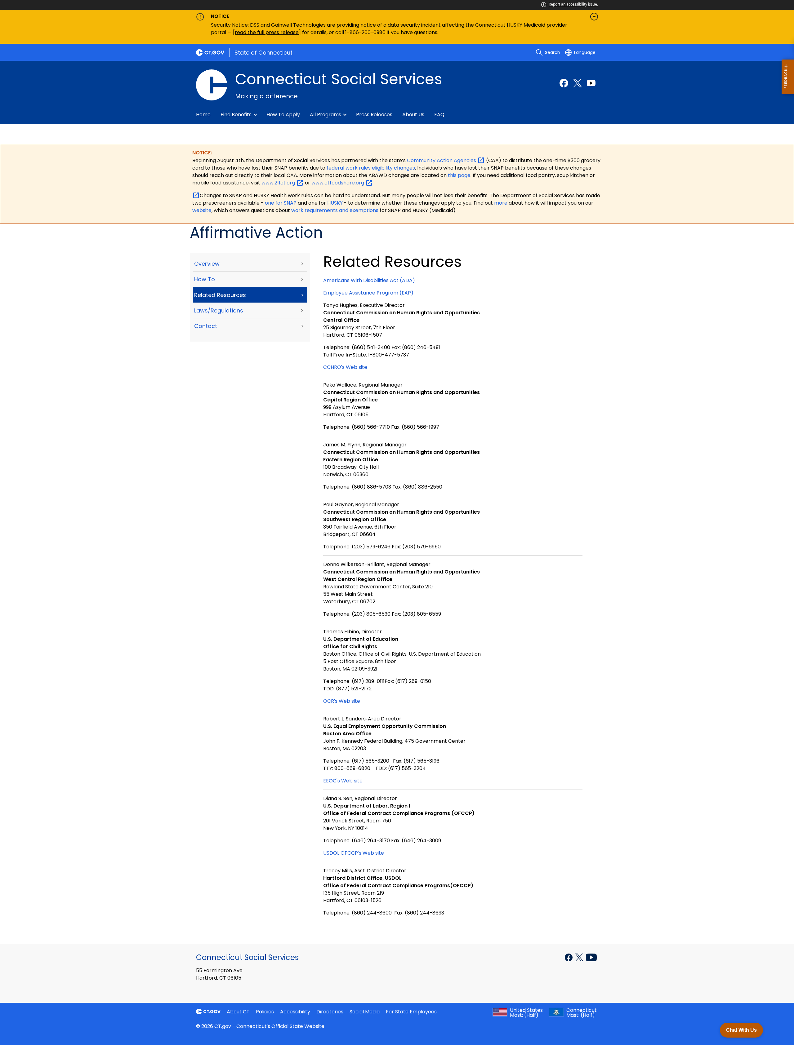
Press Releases (374, 114)
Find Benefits (236, 114)
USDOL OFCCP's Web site (353, 853)
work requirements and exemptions (334, 210)
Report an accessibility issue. (573, 4)
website (202, 210)
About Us (413, 114)
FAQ (439, 114)
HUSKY (335, 202)
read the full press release (267, 32)
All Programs (325, 114)
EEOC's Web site (343, 780)
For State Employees (411, 1011)
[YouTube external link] (591, 957)
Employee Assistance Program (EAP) (368, 292)
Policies (265, 1011)
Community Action (442, 160)
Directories (329, 1011)
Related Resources (220, 295)
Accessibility (295, 1011)
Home (203, 114)
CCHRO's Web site (345, 367)
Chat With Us (741, 1030)
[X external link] (580, 957)
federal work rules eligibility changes (371, 167)
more (501, 202)
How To (204, 279)
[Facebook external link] (564, 83)
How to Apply (283, 114)
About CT (238, 1011)
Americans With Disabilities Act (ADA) (369, 280)
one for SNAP (281, 202)
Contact (205, 326)
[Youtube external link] (591, 83)
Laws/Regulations (218, 310)
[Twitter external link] (577, 83)
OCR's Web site (341, 701)
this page (459, 175)
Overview (207, 264)
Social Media (365, 1011)
